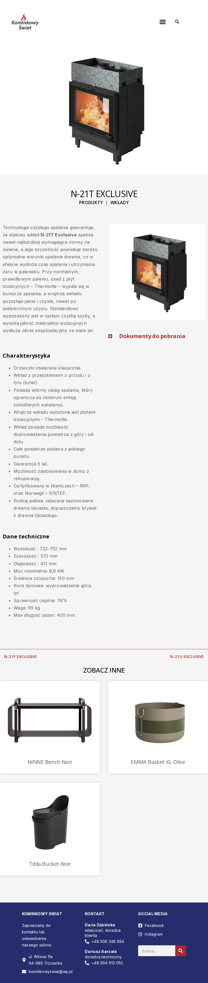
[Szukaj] (180, 950)
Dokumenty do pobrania (152, 336)
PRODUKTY (91, 202)
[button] (162, 22)
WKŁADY (119, 202)
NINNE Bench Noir (50, 762)
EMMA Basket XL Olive (158, 762)
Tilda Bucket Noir (50, 864)
